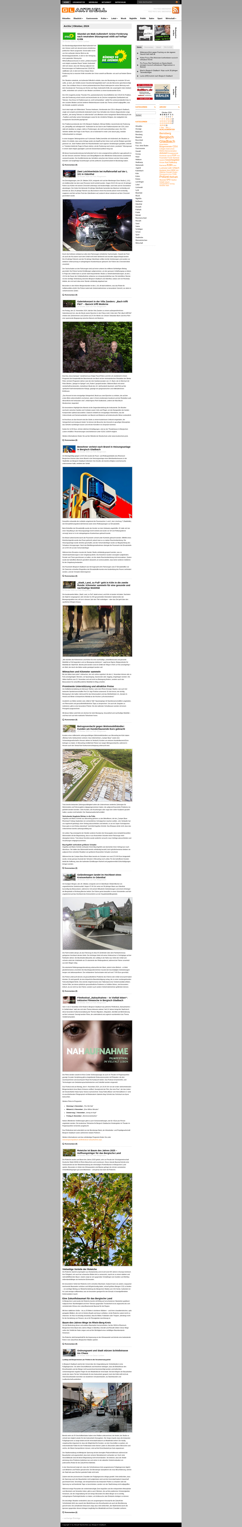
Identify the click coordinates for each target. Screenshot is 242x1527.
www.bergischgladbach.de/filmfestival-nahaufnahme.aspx (82, 1140)
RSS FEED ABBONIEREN (162, 9)
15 (162, 121)
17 (167, 121)
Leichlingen (139, 182)
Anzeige (138, 129)
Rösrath (138, 221)
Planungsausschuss (165, 174)
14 (160, 121)
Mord (169, 170)
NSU (177, 170)
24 (167, 123)
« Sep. (161, 127)
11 (168, 119)
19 (171, 121)
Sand (137, 223)
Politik (143, 18)
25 (169, 123)
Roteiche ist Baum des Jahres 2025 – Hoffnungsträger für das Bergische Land (99, 1151)
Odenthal (138, 204)
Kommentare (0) (71, 165)
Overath (138, 207)
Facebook (162, 156)
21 (160, 123)
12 (171, 119)
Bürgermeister (165, 146)
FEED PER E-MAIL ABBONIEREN (159, 12)
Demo (161, 151)
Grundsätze (79, 2)
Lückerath (139, 187)
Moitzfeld (138, 193)
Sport (159, 18)
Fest (178, 155)
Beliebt (139, 47)
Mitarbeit (106, 2)
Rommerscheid (140, 218)
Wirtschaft (171, 18)
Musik (123, 18)
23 (164, 123)
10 (167, 119)
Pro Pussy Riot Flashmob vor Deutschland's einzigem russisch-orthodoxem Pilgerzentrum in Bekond (157, 65)
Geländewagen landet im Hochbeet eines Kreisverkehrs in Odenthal (99, 876)
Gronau (138, 154)
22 (162, 123)
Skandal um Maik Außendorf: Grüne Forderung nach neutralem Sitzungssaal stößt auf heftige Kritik (102, 36)
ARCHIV (162, 107)
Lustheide (163, 168)
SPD (168, 180)
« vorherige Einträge (71, 1518)
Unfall (161, 182)
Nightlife (133, 18)
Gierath (138, 151)
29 (162, 125)
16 (164, 121)
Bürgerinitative (163, 144)
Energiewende (173, 153)
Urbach (167, 182)
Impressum (120, 2)
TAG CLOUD (168, 47)
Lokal (114, 18)
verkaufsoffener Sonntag (167, 184)
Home (66, 2)
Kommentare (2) (71, 1512)
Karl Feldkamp (171, 162)
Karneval (163, 165)
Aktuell (158, 47)
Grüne (161, 162)
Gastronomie (92, 18)
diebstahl (163, 153)
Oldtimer (162, 172)
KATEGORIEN (141, 107)
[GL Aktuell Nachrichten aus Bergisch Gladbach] (85, 10)
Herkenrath (139, 165)
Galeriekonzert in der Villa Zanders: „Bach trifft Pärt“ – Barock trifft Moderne (102, 302)
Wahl (167, 185)
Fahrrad (169, 155)
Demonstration (171, 151)
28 (160, 125)
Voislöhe (162, 185)
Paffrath (138, 210)
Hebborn (138, 159)
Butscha (138, 143)
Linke (174, 165)
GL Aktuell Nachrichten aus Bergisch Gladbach (89, 1525)
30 (164, 125)
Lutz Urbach (173, 168)
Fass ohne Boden (141, 146)
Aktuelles (66, 18)
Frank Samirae (173, 158)
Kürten (137, 179)
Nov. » (168, 127)
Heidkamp (139, 162)
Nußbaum (139, 201)
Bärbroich (138, 132)
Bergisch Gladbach (167, 139)
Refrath (138, 215)
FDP (174, 155)
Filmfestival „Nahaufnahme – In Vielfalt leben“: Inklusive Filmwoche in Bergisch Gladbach (102, 999)
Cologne (162, 149)
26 (171, 123)
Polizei (164, 176)
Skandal (162, 180)
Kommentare (148, 47)
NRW (173, 170)
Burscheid (139, 140)
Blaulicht (78, 18)
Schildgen (139, 229)
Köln (137, 173)
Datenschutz (170, 149)
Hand (137, 157)
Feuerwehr (163, 158)
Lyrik (137, 190)
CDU (175, 146)
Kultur (104, 18)
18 (169, 121)
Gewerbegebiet (172, 160)
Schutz (138, 232)
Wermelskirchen (141, 240)
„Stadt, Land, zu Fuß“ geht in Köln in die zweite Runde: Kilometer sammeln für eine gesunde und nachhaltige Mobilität (103, 585)
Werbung (93, 2)
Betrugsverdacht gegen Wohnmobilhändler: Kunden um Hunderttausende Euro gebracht (101, 727)
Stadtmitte (139, 237)
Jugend (138, 168)
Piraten (174, 172)
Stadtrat (173, 180)
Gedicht (162, 160)
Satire (151, 18)
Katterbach (139, 171)
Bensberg (138, 134)
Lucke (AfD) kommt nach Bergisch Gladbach (156, 76)
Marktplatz (163, 170)
